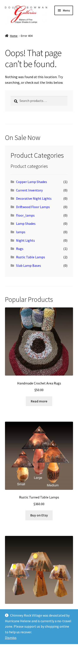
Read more (39, 401)
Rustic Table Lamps (30, 257)
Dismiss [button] (10, 637)
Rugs (19, 248)
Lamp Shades (26, 223)
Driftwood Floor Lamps (33, 207)
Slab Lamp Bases (28, 265)
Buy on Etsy (39, 515)
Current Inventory (29, 190)
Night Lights (25, 240)
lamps (20, 232)
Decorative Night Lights (34, 198)
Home (14, 36)
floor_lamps (25, 215)
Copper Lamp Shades (31, 182)
